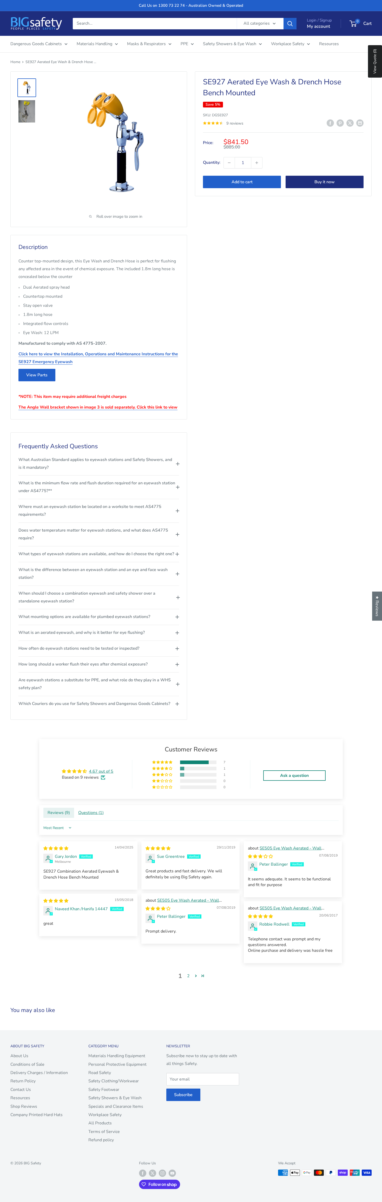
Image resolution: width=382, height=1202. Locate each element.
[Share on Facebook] (330, 123)
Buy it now (324, 182)
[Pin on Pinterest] (340, 123)
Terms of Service (104, 1132)
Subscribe (183, 1095)
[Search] (290, 23)
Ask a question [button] (294, 775)
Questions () (91, 813)
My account (318, 26)
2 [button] (188, 976)
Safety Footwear (103, 1089)
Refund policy (101, 1140)
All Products (100, 1123)
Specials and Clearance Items (115, 1106)
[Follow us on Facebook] (142, 1173)
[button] (162, 762)
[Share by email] (360, 123)
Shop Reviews (23, 1106)
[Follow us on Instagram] (162, 1173)
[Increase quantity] (256, 162)
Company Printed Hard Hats (36, 1115)
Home (15, 61)
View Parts (37, 375)
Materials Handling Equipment (116, 1056)
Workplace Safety (287, 44)
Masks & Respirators (146, 44)
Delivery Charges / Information (39, 1073)
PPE (184, 44)
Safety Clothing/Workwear (113, 1081)
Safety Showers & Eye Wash (229, 44)
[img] (55, 848)
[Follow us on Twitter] (152, 1173)
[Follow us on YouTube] (172, 1173)
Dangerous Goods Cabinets (36, 44)
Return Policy (23, 1081)
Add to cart (242, 182)
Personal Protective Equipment (117, 1064)
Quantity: (211, 162)
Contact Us (20, 1089)
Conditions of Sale (27, 1064)
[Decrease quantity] (229, 162)
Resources (329, 44)
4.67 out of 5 (101, 771)
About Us (19, 1056)
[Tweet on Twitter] (350, 123)
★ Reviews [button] (377, 606)
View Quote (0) (374, 61)
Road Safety (99, 1073)
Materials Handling (94, 44)
